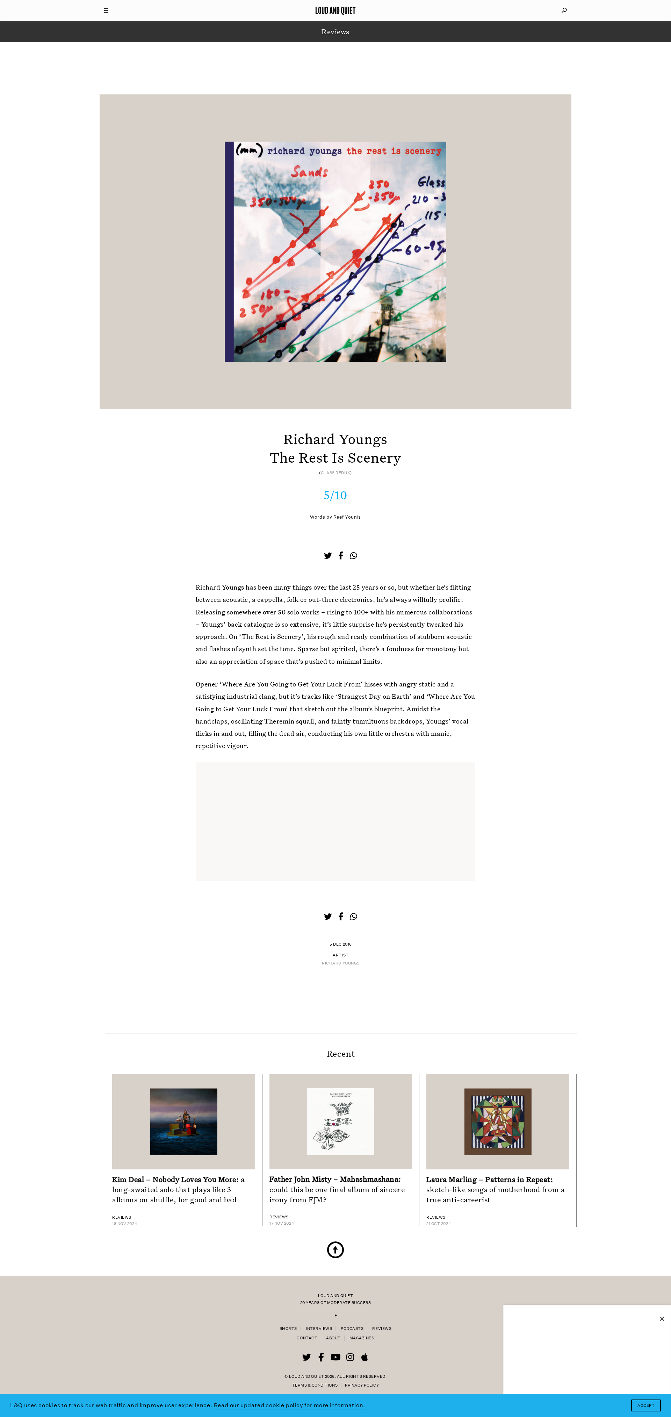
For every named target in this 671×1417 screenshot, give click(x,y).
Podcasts (352, 1328)
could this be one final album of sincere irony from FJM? (337, 1189)
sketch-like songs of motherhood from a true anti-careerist (495, 1189)
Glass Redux (335, 473)
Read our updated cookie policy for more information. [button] (290, 1405)
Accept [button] (646, 1405)
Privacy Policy (362, 1385)
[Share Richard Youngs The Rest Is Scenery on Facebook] (341, 556)
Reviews (381, 1328)
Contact (307, 1338)
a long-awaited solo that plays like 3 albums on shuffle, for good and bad (178, 1189)
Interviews (319, 1328)
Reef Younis (347, 517)
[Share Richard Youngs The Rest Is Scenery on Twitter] (328, 556)
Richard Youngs (341, 963)
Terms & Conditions (315, 1385)
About (333, 1338)
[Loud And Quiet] (335, 10)
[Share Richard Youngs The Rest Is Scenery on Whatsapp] (354, 556)
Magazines (361, 1338)
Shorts (288, 1328)
